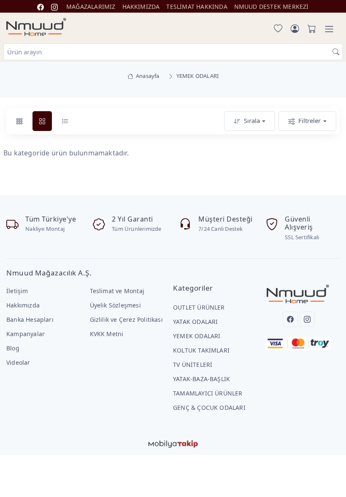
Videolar (18, 362)
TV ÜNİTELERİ (192, 365)
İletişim (17, 291)
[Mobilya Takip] (173, 443)
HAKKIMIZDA (141, 7)
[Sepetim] (310, 29)
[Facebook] (290, 319)
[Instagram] (307, 319)
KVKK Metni (107, 334)
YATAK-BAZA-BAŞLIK (201, 379)
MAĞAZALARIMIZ (91, 7)
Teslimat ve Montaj (117, 291)
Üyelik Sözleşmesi (115, 305)
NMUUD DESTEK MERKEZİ (271, 7)
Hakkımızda (23, 305)
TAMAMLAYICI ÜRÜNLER (208, 393)
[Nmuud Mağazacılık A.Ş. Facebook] (40, 7)
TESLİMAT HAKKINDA (196, 7)
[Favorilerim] (276, 29)
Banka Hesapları (30, 319)
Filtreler (309, 120)
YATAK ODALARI (195, 322)
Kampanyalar (25, 334)
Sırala (252, 120)
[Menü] (329, 29)
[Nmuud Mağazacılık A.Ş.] (36, 27)
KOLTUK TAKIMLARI (201, 350)
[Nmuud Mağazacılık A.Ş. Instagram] (54, 7)
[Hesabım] (295, 29)
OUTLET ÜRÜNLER (199, 307)
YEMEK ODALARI (197, 336)
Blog (12, 348)
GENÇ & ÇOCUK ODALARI (209, 407)
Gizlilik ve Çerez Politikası (126, 319)
